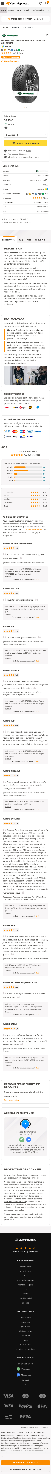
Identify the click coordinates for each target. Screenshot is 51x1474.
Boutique (25, 1335)
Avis (29, 240)
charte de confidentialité (15, 1201)
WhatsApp (25, 1369)
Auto (3, 10)
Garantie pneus (25, 1266)
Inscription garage (25, 1280)
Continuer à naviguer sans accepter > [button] (34, 1428)
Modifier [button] (45, 180)
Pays (25, 1293)
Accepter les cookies (25, 1463)
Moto (19, 10)
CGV (25, 1289)
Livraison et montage (25, 1349)
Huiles (25, 1340)
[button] (25, 467)
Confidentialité (25, 1298)
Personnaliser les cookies (25, 1469)
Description (8, 240)
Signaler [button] (8, 576)
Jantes (11, 10)
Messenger (26, 1375)
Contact (25, 1380)
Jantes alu (25, 1326)
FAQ (21, 240)
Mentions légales (25, 1284)
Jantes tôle (25, 1322)
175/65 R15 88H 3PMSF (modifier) (27, 19)
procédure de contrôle (32, 529)
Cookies (25, 1302)
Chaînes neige (38, 10)
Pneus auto (26, 1317)
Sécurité (40, 240)
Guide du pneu (25, 1271)
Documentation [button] (12, 1100)
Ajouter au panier (27, 143)
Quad (26, 10)
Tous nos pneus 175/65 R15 (16, 219)
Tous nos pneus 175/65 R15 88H (18, 222)
